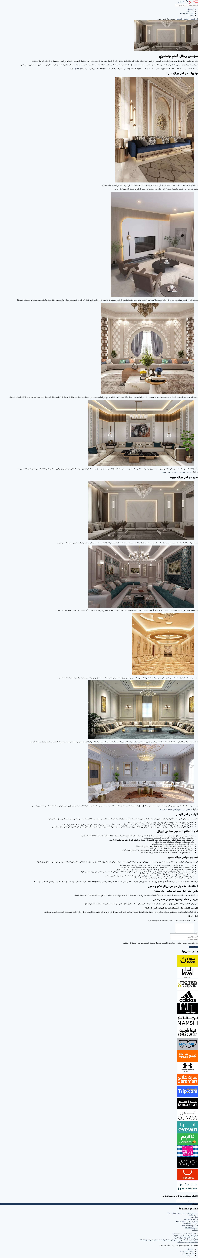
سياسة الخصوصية (187, 1251)
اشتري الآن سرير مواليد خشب (187, 1242)
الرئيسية (191, 9)
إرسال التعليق (193, 947)
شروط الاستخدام (188, 1253)
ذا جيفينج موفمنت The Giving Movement (183, 1213)
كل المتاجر (190, 11)
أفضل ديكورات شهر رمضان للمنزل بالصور (176, 472)
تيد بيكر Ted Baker (191, 1228)
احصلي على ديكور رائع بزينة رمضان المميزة (175, 809)
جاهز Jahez (194, 1217)
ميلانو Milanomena (191, 1219)
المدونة (191, 15)
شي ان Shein (193, 1215)
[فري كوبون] (188, 3)
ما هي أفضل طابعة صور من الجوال (186, 1235)
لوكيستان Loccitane (190, 1223)
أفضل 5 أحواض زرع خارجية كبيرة (186, 1238)
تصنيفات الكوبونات (187, 13)
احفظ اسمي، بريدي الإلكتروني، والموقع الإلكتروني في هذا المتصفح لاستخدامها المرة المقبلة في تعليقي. (159, 943)
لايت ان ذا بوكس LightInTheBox (186, 1221)
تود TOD (195, 1230)
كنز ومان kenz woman (190, 1226)
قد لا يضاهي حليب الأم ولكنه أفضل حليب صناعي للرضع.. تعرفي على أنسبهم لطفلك (169, 1240)
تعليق (196, 932)
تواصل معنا (190, 1255)
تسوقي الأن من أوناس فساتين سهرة (185, 1233)
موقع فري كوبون (76, 68)
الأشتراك (195, 1204)
